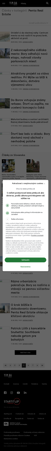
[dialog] (26, 225)
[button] (25, 219)
